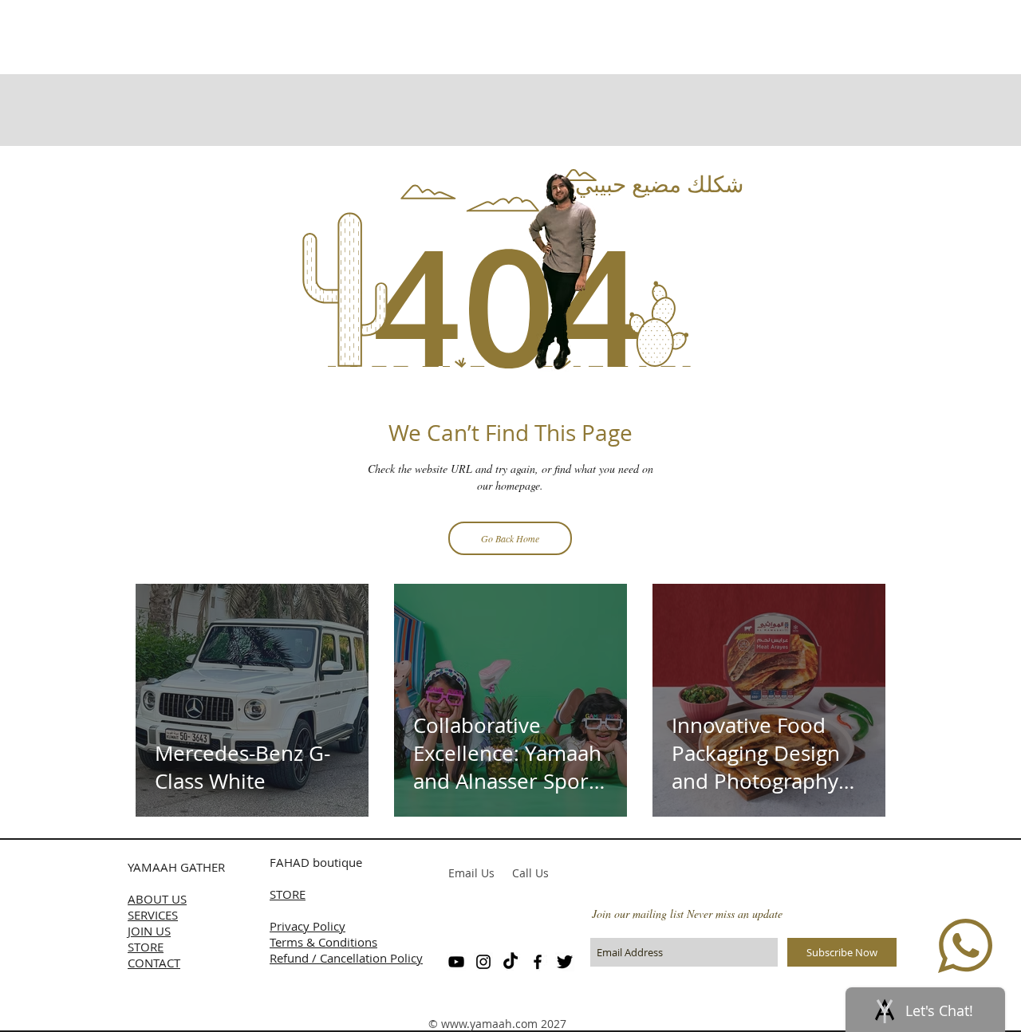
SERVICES (153, 915)
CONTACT (154, 963)
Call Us (530, 872)
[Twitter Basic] (564, 961)
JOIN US (149, 931)
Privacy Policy (307, 926)
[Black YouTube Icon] (456, 961)
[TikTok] (510, 961)
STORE (146, 947)
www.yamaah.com (489, 1023)
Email (463, 872)
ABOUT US (157, 899)
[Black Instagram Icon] (483, 961)
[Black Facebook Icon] (537, 961)
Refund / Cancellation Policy (346, 958)
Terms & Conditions (323, 942)
